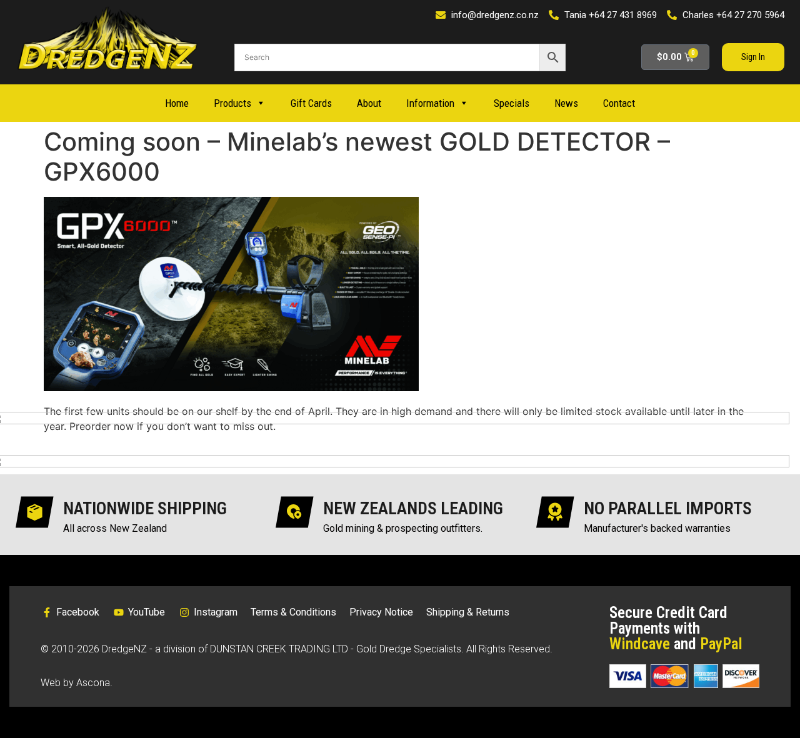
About (369, 103)
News (566, 103)
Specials (511, 103)
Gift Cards (311, 103)
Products (232, 103)
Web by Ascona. (76, 683)
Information (430, 103)
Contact (619, 103)
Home (177, 103)
